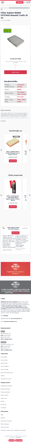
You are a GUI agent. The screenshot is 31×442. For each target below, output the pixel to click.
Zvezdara (19, 440)
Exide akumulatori (5, 389)
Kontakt (3, 417)
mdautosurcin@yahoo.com (10, 321)
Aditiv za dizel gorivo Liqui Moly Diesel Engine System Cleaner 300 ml (13, 198)
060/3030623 (7, 335)
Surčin (12, 440)
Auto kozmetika (5, 366)
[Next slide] (30, 150)
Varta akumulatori (5, 392)
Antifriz (3, 375)
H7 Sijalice (3, 407)
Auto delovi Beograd (19, 292)
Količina (15, 65)
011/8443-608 (6, 337)
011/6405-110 (6, 348)
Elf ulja (2, 401)
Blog (2, 414)
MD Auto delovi (4, 7)
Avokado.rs (18, 437)
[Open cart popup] (27, 2)
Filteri (19, 99)
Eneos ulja (3, 404)
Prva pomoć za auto (6, 378)
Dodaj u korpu (15, 72)
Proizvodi (19, 2)
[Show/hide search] (25, 2)
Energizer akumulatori (6, 385)
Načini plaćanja (5, 424)
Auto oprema (4, 360)
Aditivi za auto (4, 395)
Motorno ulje (4, 363)
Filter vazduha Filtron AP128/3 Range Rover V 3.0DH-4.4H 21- (13, 153)
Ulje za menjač (4, 369)
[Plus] (19, 67)
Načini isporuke (5, 427)
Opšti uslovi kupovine (6, 421)
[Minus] (11, 67)
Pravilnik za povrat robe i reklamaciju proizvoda (13, 430)
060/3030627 (7, 346)
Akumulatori (4, 357)
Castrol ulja (4, 398)
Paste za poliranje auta (7, 372)
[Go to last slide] (1, 150)
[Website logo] (3, 2)
